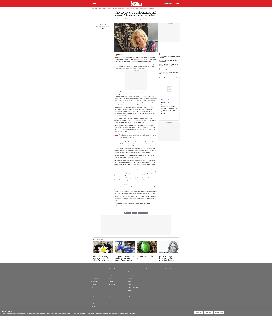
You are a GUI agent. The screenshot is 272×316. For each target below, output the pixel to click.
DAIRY (96, 8)
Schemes (93, 272)
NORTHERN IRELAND (143, 8)
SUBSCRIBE (168, 3)
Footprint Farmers (169, 272)
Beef (110, 272)
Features (148, 268)
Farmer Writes (94, 281)
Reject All (208, 312)
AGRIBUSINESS (114, 8)
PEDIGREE (136, 8)
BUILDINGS (132, 8)
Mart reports (112, 268)
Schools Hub (94, 300)
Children (127, 213)
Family (134, 213)
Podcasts (130, 296)
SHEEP (100, 8)
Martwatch (111, 296)
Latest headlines (94, 268)
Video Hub (93, 306)
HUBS (93, 294)
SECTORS (131, 266)
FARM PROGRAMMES (171, 266)
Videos (129, 300)
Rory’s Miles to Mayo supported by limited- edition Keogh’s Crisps (101, 258)
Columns (148, 272)
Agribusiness (131, 268)
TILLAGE (109, 8)
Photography (131, 303)
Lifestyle (148, 275)
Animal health (112, 284)
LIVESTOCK (113, 266)
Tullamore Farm (168, 268)
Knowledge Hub (94, 296)
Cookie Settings (198, 312)
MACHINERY (104, 8)
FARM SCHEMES (121, 8)
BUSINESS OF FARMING (115, 294)
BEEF (93, 8)
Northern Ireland (95, 278)
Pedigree (111, 281)
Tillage (129, 272)
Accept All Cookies (219, 312)
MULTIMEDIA (132, 294)
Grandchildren (143, 213)
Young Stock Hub (95, 303)
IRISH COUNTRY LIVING (153, 266)
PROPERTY (127, 8)
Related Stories (99, 239)
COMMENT (161, 254)
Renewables (131, 278)
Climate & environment (133, 287)
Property (130, 281)
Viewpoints (93, 275)
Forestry (130, 290)
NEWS (93, 266)
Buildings (130, 284)
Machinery (130, 275)
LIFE (138, 254)
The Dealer (93, 284)
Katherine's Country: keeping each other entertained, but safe (166, 258)
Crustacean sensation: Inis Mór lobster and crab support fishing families (124, 258)
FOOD (94, 254)
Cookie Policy (132, 313)
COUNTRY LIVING (151, 8)
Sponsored (93, 287)
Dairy (110, 275)
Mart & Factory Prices (114, 300)
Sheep (110, 278)
